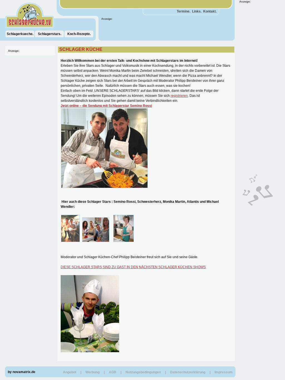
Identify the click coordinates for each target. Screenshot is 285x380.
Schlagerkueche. (20, 34)
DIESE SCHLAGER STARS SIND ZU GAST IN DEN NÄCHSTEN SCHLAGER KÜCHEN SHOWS (133, 267)
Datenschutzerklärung (187, 372)
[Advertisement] (256, 86)
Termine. (183, 11)
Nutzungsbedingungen (143, 372)
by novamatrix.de (21, 372)
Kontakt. (210, 11)
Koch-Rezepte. (79, 34)
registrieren (179, 96)
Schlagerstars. (49, 34)
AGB (112, 372)
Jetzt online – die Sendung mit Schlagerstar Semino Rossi (106, 106)
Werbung (92, 372)
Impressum (224, 372)
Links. (197, 11)
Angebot (69, 372)
